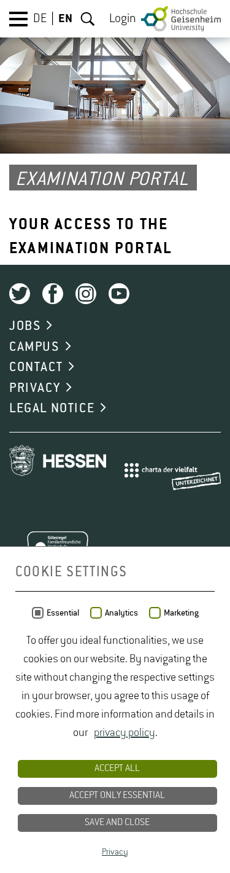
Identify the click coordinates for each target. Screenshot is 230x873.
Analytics (121, 613)
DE (40, 19)
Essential (63, 613)
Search (88, 19)
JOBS (24, 326)
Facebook (52, 293)
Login (122, 19)
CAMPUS (34, 347)
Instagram (85, 293)
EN (65, 19)
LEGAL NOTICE (51, 408)
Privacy (115, 852)
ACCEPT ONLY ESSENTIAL (117, 795)
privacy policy (124, 733)
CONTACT (36, 367)
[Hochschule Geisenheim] (181, 18)
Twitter (19, 293)
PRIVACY (34, 388)
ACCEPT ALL (117, 768)
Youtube (119, 293)
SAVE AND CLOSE (117, 822)
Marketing (181, 613)
